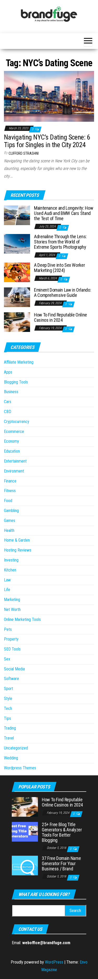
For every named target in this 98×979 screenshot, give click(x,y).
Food (8, 500)
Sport (8, 688)
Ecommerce (14, 431)
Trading (10, 728)
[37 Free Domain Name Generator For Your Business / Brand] (25, 865)
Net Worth (12, 609)
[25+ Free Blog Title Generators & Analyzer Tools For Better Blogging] (25, 831)
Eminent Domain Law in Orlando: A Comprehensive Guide (62, 292)
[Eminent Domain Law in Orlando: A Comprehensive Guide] (17, 296)
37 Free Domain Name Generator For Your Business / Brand (61, 863)
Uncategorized (16, 748)
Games (9, 520)
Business (11, 391)
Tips (7, 718)
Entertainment (15, 461)
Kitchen (10, 570)
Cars (7, 401)
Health (9, 530)
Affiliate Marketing (18, 362)
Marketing (12, 599)
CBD (7, 411)
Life (7, 589)
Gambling (11, 510)
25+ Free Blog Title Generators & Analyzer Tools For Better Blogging (62, 832)
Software (11, 678)
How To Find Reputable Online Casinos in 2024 (60, 317)
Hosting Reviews (17, 550)
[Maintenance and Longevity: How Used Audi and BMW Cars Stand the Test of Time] (17, 215)
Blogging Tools (16, 382)
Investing (11, 560)
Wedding (11, 757)
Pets (8, 629)
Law (7, 579)
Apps (8, 372)
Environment (14, 471)
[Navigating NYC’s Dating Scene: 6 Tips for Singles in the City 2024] (49, 96)
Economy (11, 441)
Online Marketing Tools (22, 619)
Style (8, 698)
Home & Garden (17, 540)
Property (11, 639)
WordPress (54, 962)
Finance (10, 481)
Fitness (10, 490)
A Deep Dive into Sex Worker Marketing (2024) (59, 267)
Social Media (14, 668)
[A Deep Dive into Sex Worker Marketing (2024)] (17, 272)
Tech (8, 708)
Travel (9, 738)
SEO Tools (12, 649)
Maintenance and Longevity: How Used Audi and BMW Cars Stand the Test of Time (63, 213)
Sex (7, 659)
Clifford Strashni (24, 153)
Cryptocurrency (16, 421)
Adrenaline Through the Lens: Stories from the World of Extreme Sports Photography (60, 242)
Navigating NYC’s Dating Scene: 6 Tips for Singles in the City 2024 (47, 141)
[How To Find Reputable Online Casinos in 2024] (17, 321)
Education (12, 451)
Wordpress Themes (20, 767)
